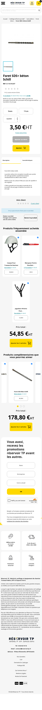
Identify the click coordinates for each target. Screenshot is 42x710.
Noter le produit (30, 218)
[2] (9, 89)
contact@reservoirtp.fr (23, 649)
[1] (6, 89)
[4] (14, 89)
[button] (3, 3)
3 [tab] (24, 406)
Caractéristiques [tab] (27, 160)
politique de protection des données (17, 521)
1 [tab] (18, 406)
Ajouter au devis (21, 139)
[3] (11, 89)
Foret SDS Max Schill (21, 391)
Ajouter (19, 148)
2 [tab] (21, 406)
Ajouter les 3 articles (18, 343)
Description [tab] (6, 160)
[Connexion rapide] (32, 3)
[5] (17, 89)
